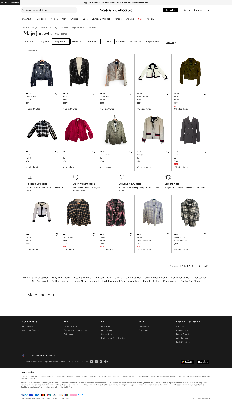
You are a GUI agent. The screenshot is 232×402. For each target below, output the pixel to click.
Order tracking (70, 326)
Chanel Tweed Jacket (156, 277)
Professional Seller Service (113, 338)
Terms (62, 361)
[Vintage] (124, 19)
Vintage (118, 18)
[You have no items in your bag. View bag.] (208, 10)
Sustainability (182, 330)
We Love (130, 18)
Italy (67, 398)
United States (45, 398)
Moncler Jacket (151, 281)
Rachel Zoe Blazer (191, 281)
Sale (140, 18)
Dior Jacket (200, 277)
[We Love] (136, 19)
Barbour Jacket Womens (109, 277)
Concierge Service (30, 330)
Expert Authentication (84, 183)
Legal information (51, 361)
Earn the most (172, 183)
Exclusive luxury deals (130, 183)
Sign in (186, 10)
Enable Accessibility (10, 2)
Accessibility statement (32, 361)
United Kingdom (33, 398)
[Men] (68, 19)
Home (26, 27)
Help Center (144, 326)
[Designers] (48, 19)
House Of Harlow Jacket (86, 281)
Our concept (27, 326)
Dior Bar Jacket (39, 281)
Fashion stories (183, 342)
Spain (62, 398)
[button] (208, 10)
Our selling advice (109, 330)
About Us (151, 18)
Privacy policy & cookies (77, 361)
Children (74, 18)
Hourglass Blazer (83, 277)
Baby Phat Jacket (61, 277)
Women (54, 18)
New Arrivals (26, 18)
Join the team (182, 338)
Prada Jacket (170, 281)
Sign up (198, 10)
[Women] (60, 19)
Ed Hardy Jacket (60, 281)
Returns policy (70, 334)
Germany (55, 398)
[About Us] (158, 19)
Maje (34, 27)
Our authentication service (75, 330)
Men (64, 18)
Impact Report (182, 334)
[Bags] (90, 19)
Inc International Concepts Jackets (120, 281)
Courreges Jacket (180, 277)
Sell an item (171, 10)
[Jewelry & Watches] (112, 19)
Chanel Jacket (133, 277)
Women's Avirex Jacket (35, 277)
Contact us (143, 330)
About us (180, 326)
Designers (41, 18)
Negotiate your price (37, 183)
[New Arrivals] (35, 19)
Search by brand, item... (36, 10)
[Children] (80, 19)
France (23, 398)
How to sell (106, 326)
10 (199, 266)
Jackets (64, 27)
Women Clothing (48, 27)
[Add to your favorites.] (56, 93)
